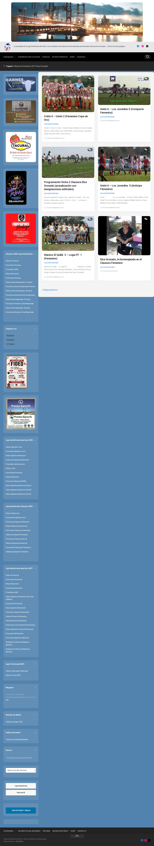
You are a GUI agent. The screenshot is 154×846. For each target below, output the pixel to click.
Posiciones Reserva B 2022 (16, 481)
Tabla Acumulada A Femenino (17, 535)
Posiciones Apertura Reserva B (17, 612)
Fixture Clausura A (12, 513)
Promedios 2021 (12, 592)
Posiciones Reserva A (14, 588)
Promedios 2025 (12, 269)
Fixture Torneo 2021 (13, 675)
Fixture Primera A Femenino (16, 616)
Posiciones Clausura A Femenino (18, 530)
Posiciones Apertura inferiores (17, 638)
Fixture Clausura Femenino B (16, 543)
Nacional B (21, 792)
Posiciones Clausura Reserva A (17, 522)
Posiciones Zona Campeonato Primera (20, 286)
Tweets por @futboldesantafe (17, 739)
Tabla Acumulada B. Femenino (17, 552)
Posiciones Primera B (14, 473)
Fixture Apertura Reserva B (16, 608)
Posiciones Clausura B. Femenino (18, 547)
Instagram (10, 340)
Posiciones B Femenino (14, 633)
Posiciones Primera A (14, 579)
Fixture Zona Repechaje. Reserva (18, 308)
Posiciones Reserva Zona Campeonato (20, 295)
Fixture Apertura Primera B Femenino (19, 629)
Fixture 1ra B (10, 468)
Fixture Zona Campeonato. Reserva (19, 291)
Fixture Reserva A (12, 274)
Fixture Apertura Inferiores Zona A (18, 485)
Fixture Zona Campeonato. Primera (19, 282)
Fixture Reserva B (12, 477)
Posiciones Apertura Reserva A (17, 460)
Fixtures (46, 57)
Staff (72, 57)
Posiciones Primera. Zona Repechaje (20, 303)
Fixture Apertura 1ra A (14, 447)
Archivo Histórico (60, 57)
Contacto (81, 57)
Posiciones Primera (13, 265)
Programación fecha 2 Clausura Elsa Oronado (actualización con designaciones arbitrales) (65, 186)
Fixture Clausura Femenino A (16, 526)
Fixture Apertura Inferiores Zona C (18, 494)
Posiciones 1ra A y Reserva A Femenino (20, 625)
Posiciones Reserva (13, 278)
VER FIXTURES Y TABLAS (21, 810)
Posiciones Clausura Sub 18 (16, 539)
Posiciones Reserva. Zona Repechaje (20, 312)
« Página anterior (50, 290)
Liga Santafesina (51, 124)
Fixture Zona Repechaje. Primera (18, 299)
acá (7, 700)
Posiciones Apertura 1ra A (15, 451)
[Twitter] (147, 46)
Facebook (10, 336)
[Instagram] (142, 46)
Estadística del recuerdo (29, 57)
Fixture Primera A (12, 261)
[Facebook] (138, 46)
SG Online (19, 841)
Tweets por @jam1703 (14, 722)
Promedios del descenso (15, 464)
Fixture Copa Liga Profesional (17, 671)
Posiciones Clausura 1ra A (16, 517)
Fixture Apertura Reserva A (16, 455)
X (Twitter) (11, 344)
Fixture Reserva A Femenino (16, 621)
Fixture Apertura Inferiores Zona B (18, 490)
